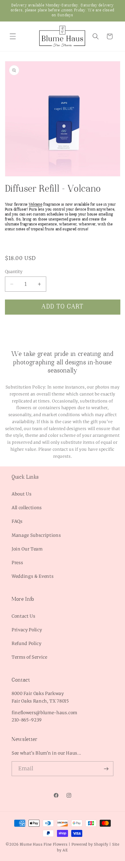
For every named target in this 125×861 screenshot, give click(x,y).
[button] (13, 36)
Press (17, 562)
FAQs (17, 521)
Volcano (35, 205)
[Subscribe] (106, 768)
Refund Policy (27, 643)
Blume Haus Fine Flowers (44, 844)
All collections (27, 507)
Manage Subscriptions (36, 535)
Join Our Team (27, 549)
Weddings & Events (32, 576)
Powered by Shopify (90, 844)
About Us (21, 494)
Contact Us (23, 616)
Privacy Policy (27, 629)
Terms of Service (29, 657)
